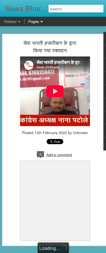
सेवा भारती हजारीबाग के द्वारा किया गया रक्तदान (49, 46)
